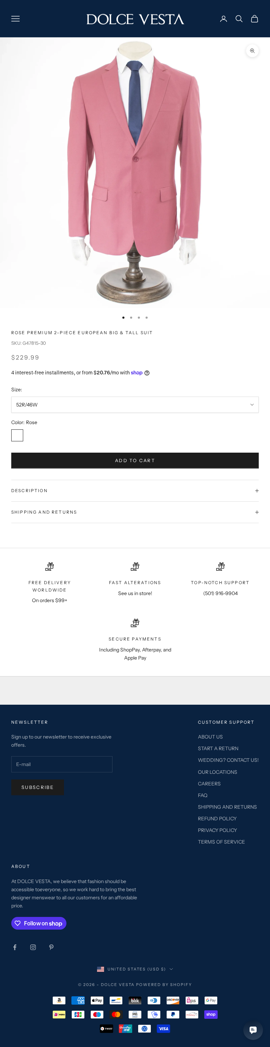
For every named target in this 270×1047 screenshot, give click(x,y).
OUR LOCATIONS (217, 772)
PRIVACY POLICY (217, 830)
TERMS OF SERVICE (221, 842)
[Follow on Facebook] (14, 947)
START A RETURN (218, 748)
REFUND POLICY (217, 818)
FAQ (202, 795)
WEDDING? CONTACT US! (228, 760)
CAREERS (209, 783)
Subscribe (37, 787)
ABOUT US (210, 737)
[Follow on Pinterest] (51, 947)
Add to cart (135, 460)
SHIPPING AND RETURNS (227, 807)
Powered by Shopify (164, 984)
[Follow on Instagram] (33, 947)
